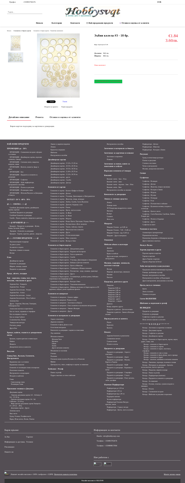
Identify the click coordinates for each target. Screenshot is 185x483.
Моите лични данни (172, 474)
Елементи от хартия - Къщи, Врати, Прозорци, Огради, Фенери (72, 221)
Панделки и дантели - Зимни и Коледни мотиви (119, 313)
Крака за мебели (112, 253)
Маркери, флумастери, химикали (118, 272)
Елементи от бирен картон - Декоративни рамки (67, 249)
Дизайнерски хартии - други (60, 177)
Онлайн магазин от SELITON (92, 480)
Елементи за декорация (18, 264)
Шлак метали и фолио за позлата (153, 320)
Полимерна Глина (17, 384)
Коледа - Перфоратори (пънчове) (153, 375)
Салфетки (144, 178)
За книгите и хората (16, 247)
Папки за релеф (56, 372)
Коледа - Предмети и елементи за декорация (157, 378)
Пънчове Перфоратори (114, 385)
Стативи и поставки (149, 163)
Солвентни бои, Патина (18, 320)
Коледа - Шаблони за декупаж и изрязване (157, 394)
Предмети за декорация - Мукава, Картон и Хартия (117, 361)
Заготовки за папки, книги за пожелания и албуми (117, 165)
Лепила (53, 147)
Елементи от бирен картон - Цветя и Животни (67, 265)
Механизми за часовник (59, 351)
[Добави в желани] (176, 65)
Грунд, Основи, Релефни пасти (20, 416)
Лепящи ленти (112, 205)
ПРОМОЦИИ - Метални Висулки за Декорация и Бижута (25, 194)
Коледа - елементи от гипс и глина (155, 353)
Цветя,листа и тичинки (150, 285)
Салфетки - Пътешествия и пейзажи (154, 204)
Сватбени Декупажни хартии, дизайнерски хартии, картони (23, 209)
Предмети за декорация (18, 269)
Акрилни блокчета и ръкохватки (118, 336)
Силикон (110, 216)
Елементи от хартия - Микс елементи (63, 238)
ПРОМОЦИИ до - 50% (17, 149)
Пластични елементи (17, 370)
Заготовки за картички (114, 156)
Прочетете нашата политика (65, 474)
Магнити (55, 341)
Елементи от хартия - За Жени (61, 213)
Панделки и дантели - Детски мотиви (120, 309)
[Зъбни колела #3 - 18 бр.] (58, 97)
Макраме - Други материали (116, 235)
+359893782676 (29, 2)
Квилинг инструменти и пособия (153, 275)
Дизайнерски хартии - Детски (61, 183)
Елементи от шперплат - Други (61, 311)
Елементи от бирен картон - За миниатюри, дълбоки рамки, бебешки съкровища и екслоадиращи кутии (73, 278)
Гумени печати (112, 341)
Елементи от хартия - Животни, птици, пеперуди (67, 199)
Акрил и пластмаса (57, 319)
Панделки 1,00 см (114, 290)
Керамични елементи (17, 365)
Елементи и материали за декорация (64, 316)
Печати (107, 332)
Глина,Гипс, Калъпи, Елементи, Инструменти (21, 357)
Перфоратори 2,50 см (114, 391)
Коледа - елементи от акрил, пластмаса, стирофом (156, 350)
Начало (39, 23)
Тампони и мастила (148, 229)
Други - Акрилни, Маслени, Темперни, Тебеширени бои (22, 305)
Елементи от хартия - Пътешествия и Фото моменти (69, 224)
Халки (54, 346)
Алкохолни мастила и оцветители (21, 309)
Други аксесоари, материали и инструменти (116, 257)
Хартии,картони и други (150, 250)
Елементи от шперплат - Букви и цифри (64, 297)
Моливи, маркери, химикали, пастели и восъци (117, 264)
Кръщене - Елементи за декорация (22, 231)
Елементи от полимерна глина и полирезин (24, 367)
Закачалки (110, 251)
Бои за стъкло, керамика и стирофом (22, 311)
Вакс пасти (13, 413)
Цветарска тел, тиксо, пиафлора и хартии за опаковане (69, 364)
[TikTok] (172, 2)
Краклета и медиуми (58, 150)
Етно (9, 257)
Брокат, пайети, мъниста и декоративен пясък (24, 334)
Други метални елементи (60, 348)
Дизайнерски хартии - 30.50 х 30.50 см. (64, 169)
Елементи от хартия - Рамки (60, 207)
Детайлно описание (19, 117)
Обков (54, 343)
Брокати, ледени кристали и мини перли (23, 339)
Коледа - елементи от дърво (153, 357)
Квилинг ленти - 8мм (114, 187)
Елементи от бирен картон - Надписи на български (68, 251)
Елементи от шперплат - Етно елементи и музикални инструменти (73, 305)
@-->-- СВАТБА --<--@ (17, 204)
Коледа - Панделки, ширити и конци (154, 370)
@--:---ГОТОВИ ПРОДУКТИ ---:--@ (23, 238)
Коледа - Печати (148, 389)
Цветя (144, 289)
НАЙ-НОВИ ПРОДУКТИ (18, 144)
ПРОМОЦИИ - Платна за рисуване (22, 187)
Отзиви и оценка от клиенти (135, 23)
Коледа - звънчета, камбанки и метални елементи (161, 359)
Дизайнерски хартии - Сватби (61, 180)
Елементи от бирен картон (22, 30)
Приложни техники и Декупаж (20, 389)
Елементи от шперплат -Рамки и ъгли (63, 300)
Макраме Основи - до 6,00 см (117, 227)
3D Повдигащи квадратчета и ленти (119, 208)
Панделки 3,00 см (114, 294)
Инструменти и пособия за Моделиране (156, 278)
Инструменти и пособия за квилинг (119, 190)
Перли (109, 322)
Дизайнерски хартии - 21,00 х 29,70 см (64, 171)
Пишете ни (9, 452)
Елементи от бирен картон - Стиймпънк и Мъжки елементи (71, 268)
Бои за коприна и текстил (18, 314)
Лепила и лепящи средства (115, 199)
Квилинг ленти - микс (114, 182)
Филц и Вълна (146, 245)
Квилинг (108, 175)
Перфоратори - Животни (151, 147)
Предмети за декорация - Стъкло (118, 375)
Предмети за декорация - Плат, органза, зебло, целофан (119, 379)
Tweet (65, 102)
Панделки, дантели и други (116, 282)
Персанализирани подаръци (19, 242)
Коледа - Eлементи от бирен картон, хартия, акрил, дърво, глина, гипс (159, 340)
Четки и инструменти (149, 166)
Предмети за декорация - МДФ (117, 365)
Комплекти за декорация (115, 194)
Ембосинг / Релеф (55, 369)
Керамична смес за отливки (19, 362)
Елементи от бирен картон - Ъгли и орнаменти (67, 254)
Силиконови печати (113, 339)
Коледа (12, 253)
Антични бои (14, 301)
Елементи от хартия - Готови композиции (65, 235)
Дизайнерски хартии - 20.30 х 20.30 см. (64, 166)
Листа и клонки (147, 291)
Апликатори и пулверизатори (152, 232)
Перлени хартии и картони (151, 253)
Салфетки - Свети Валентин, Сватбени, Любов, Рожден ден (158, 215)
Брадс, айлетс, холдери (17, 273)
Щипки (53, 362)
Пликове (110, 159)
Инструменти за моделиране (19, 373)
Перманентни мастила (150, 235)
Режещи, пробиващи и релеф (152, 272)
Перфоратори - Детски (150, 144)
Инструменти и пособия (59, 155)
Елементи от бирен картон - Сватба (63, 257)
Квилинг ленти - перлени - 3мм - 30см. (120, 184)
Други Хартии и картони (150, 259)
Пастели (109, 277)
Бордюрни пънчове (113, 396)
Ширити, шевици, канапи (18, 266)
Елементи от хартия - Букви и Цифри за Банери (67, 191)
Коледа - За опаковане (150, 381)
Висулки (10, 351)
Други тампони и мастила (151, 241)
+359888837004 (111, 446)
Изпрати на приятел (51, 107)
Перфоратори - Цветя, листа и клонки (120, 410)
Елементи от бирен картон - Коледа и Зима (65, 281)
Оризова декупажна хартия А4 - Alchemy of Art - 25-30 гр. (26, 396)
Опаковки (108, 240)
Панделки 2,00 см (114, 292)
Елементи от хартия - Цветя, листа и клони (66, 210)
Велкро (109, 214)
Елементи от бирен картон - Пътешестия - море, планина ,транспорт (74, 271)
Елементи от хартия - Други (60, 232)
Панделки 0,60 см (114, 288)
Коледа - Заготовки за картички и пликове (157, 328)
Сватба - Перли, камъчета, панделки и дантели (26, 218)
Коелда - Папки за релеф (151, 373)
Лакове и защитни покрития (60, 144)
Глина (12, 379)
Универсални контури (17, 322)
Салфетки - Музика (149, 195)
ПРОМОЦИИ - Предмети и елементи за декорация (23, 176)
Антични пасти (15, 411)
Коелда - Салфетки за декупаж (153, 333)
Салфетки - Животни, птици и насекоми (156, 187)
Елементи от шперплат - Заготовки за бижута (66, 303)
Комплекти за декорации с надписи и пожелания (67, 330)
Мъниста (13, 344)
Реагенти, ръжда (15, 325)
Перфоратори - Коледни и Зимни (153, 150)
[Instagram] (169, 2)
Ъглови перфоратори (114, 399)
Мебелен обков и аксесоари (116, 244)
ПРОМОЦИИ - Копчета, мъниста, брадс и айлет (23, 168)
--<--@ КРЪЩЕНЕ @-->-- (18, 223)
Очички (53, 353)
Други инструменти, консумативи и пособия (157, 281)
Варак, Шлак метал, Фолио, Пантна (22, 419)
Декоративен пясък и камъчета (20, 347)
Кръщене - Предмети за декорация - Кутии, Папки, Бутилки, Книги (24, 227)
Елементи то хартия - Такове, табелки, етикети (67, 227)
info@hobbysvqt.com (111, 436)
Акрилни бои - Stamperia (18, 284)
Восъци (109, 269)
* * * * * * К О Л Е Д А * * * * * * (154, 324)
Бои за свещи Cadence (17, 317)
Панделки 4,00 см (114, 297)
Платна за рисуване (149, 160)
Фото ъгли (110, 219)
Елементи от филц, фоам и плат (61, 325)
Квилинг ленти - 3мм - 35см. (117, 179)
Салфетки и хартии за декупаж (153, 317)
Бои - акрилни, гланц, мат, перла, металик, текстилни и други (21, 279)
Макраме (108, 224)
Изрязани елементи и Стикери (117, 171)
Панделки (110, 285)
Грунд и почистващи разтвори (152, 158)
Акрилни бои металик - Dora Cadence (23, 298)
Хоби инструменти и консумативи (155, 266)
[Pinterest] (176, 2)
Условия (29, 442)
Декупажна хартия (16, 392)
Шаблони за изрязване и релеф (153, 303)
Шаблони (54, 152)
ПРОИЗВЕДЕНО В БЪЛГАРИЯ (108, 81)
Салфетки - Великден (149, 181)
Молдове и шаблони (17, 376)
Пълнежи (54, 356)
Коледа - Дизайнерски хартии (152, 336)
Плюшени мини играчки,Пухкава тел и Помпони (68, 359)
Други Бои (13, 328)
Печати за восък (112, 344)
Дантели (109, 304)
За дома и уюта (15, 244)
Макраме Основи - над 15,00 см (118, 233)
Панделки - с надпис (115, 301)
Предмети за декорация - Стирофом (119, 372)
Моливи (109, 274)
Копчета (109, 328)
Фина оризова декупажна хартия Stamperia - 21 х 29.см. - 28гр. (25, 405)
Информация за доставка (15, 442)
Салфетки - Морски (149, 192)
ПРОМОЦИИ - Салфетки (18, 180)
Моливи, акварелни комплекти (153, 169)
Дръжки (109, 248)
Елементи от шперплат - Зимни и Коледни (65, 308)
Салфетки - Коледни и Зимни (152, 190)
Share (52, 102)
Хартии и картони (148, 256)
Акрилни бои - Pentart (17, 287)
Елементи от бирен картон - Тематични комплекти (48, 30)
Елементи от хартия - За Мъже (61, 216)
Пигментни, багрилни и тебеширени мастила (157, 238)
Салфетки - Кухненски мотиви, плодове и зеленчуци (156, 207)
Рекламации (9, 447)
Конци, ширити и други (115, 306)
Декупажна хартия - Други (20, 408)
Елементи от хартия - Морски (61, 218)
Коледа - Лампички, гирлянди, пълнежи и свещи (159, 362)
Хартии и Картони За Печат (152, 262)
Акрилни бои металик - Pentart (20, 290)
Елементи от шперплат (58, 294)
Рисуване (144, 154)
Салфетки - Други (148, 222)
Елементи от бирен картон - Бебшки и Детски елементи (70, 263)
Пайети (12, 341)
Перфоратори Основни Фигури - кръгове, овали (117, 403)
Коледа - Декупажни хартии (152, 330)
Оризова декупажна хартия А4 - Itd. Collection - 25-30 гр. (23, 400)
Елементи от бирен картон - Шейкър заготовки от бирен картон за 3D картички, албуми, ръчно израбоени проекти (74, 288)
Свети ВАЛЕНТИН (148, 299)
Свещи (143, 173)
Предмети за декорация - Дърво (118, 357)
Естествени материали (58, 327)
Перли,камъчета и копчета (116, 319)
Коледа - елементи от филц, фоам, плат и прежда (161, 355)
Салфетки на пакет (148, 225)
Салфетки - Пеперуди (149, 198)
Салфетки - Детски (149, 184)
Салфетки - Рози (148, 201)
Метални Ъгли (57, 339)
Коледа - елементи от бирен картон (156, 344)
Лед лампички (55, 333)
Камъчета (110, 325)
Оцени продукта (66, 107)
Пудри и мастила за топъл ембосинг (63, 375)
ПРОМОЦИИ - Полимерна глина (21, 190)
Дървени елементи (57, 322)
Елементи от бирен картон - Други (63, 274)
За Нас (7, 437)
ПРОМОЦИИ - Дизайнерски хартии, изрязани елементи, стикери (25, 158)
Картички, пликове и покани (19, 250)
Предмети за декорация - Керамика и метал (119, 369)
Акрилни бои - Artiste (17, 292)
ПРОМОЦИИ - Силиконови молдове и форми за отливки (25, 153)
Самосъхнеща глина (18, 382)
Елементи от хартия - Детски (61, 193)
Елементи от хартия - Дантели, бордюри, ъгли (66, 205)
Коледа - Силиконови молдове (152, 392)
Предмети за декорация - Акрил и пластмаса (117, 353)
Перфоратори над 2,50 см (115, 394)
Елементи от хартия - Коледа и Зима (63, 241)
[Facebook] (165, 2)
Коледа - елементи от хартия (153, 346)
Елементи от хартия (57, 187)
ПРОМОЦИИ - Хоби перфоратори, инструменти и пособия (21, 183)
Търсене (29, 437)
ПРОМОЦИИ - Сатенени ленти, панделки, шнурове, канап (23, 163)
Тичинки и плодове (149, 294)
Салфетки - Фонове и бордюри (153, 219)
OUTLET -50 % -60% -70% (18, 199)
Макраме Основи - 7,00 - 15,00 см (119, 230)
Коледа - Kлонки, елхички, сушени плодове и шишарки (157, 385)
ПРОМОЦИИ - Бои (16, 172)
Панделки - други (114, 299)
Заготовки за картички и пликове (119, 153)
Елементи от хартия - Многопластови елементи (67, 230)
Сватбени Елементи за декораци (21, 215)
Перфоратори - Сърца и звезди (117, 407)
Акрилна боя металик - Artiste (20, 295)
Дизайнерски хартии (17, 261)
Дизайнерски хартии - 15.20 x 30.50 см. (64, 174)
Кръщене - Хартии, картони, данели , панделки (26, 234)
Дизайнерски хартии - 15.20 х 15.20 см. (64, 163)
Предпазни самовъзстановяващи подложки (157, 270)
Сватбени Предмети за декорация (21, 212)
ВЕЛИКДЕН (145, 308)
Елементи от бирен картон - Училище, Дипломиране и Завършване (74, 260)
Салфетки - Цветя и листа (151, 211)
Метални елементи (57, 336)
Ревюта (39, 117)
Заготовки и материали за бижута (119, 148)
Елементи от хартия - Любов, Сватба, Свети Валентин (69, 202)
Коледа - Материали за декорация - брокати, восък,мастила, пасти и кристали (157, 366)
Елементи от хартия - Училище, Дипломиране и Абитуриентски (73, 196)
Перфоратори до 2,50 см (115, 388)
